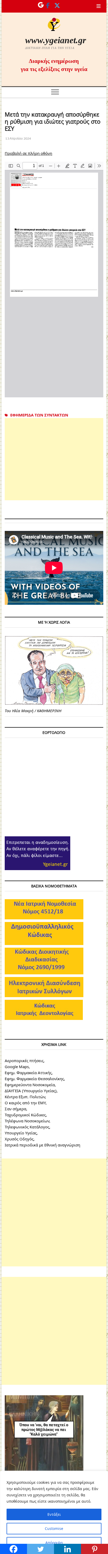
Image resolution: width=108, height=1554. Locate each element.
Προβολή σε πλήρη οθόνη (28, 153)
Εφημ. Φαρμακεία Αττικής (28, 1072)
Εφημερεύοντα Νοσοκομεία (30, 1084)
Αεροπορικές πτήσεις (24, 1060)
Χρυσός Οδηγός (19, 1138)
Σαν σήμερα (15, 1108)
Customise (54, 1528)
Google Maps (17, 1066)
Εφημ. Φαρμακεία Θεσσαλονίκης (34, 1078)
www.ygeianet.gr (55, 40)
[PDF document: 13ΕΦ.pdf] (54, 279)
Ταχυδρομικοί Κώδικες (25, 1114)
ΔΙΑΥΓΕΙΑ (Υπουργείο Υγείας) (31, 1090)
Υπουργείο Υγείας (21, 1132)
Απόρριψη (54, 1542)
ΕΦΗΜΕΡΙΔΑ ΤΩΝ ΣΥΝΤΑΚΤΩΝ (39, 415)
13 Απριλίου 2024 (18, 138)
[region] (54, 1512)
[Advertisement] (54, 459)
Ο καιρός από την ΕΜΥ (25, 1102)
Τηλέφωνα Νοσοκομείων (27, 1120)
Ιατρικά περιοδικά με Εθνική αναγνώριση (42, 1144)
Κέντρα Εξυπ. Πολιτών (25, 1096)
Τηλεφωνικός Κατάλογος (27, 1126)
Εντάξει (54, 1514)
